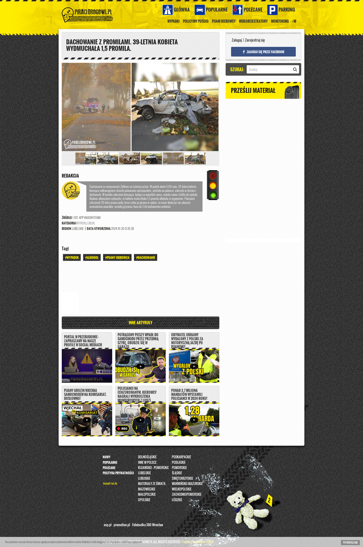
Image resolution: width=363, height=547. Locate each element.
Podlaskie (178, 462)
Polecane (253, 9)
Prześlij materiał (253, 90)
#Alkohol (92, 257)
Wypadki (173, 21)
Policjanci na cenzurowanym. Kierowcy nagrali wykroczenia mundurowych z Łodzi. (137, 394)
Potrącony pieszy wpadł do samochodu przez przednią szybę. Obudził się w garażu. (138, 340)
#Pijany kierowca (117, 257)
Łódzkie (177, 499)
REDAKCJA (70, 176)
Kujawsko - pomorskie (153, 467)
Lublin (91, 223)
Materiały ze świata (152, 483)
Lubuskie (144, 478)
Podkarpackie (181, 457)
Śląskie (177, 473)
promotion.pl (122, 524)
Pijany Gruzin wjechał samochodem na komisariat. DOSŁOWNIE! (85, 394)
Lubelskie (144, 473)
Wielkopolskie (181, 489)
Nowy (106, 457)
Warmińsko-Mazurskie (187, 483)
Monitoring (280, 21)
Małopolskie (147, 494)
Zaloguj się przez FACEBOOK (265, 51)
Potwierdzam (350, 542)
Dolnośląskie (147, 457)
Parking (287, 9)
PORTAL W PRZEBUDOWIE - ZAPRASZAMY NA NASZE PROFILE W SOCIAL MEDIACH (83, 340)
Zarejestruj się (255, 40)
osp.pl (108, 524)
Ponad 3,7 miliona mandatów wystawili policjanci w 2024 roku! (189, 394)
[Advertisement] (140, 275)
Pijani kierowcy (223, 21)
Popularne (217, 9)
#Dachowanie (145, 257)
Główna (182, 9)
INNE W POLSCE (147, 462)
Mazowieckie (146, 489)
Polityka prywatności (118, 473)
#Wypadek (72, 257)
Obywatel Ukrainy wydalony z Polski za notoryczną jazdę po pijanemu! (187, 340)
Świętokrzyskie (182, 478)
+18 (294, 21)
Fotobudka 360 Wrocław (147, 524)
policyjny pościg (196, 21)
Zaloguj (237, 40)
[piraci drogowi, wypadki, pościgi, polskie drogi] (88, 8)
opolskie (144, 499)
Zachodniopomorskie (186, 494)
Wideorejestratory (253, 21)
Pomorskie (179, 467)
